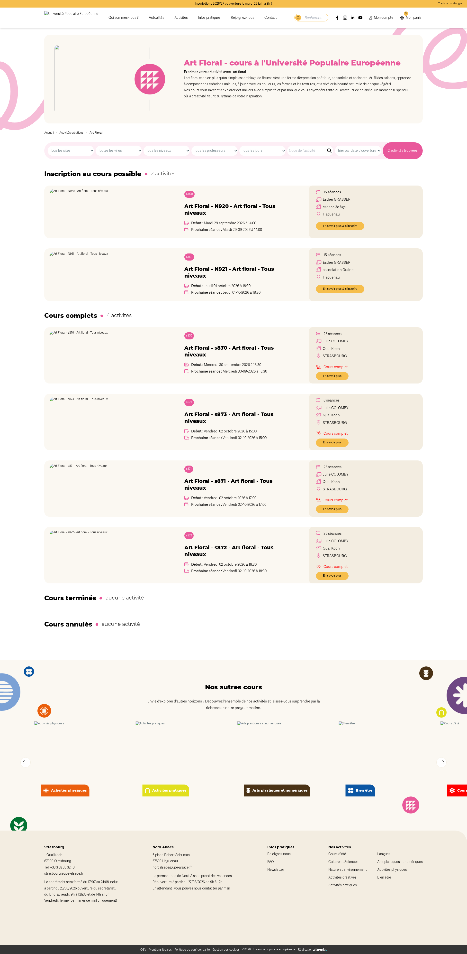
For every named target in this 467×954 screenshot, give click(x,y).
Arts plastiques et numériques (400, 862)
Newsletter (275, 870)
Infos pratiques (209, 18)
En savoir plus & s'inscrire (340, 226)
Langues (383, 854)
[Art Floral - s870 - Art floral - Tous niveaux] (106, 355)
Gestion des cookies (226, 949)
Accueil (49, 132)
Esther (336, 199)
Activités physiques (392, 870)
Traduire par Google (450, 3)
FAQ (270, 862)
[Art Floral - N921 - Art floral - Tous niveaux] (106, 275)
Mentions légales (160, 949)
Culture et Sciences (343, 862)
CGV (143, 949)
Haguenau (331, 277)
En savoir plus (332, 376)
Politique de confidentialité (192, 949)
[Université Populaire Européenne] (71, 18)
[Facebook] (337, 18)
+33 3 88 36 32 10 (62, 867)
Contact (270, 18)
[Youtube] (360, 18)
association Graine (338, 270)
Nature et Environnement (347, 870)
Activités (181, 18)
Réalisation (305, 949)
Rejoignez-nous (242, 18)
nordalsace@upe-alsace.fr (172, 867)
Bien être (384, 877)
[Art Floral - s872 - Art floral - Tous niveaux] (106, 555)
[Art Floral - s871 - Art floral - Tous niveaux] (106, 489)
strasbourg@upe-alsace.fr (63, 873)
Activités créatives (71, 132)
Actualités (156, 18)
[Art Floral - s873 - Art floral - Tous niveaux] (106, 422)
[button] (25, 762)
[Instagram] (345, 18)
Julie (335, 341)
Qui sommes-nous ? (123, 18)
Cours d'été (337, 854)
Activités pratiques (342, 885)
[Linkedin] (352, 18)
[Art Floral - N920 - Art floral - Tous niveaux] (106, 212)
